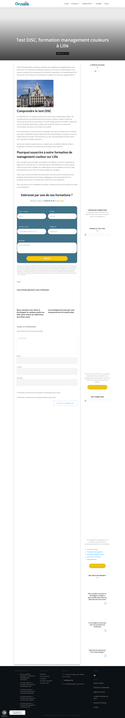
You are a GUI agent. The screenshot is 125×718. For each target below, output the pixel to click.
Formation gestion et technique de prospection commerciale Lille (27, 705)
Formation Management (95, 552)
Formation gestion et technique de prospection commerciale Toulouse (27, 698)
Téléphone (53, 227)
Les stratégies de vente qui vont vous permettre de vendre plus (62, 306)
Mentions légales (99, 683)
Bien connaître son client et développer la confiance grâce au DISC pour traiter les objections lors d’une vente (31, 306)
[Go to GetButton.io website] (4, 716)
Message (22, 240)
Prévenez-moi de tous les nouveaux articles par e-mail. (37, 397)
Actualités (43, 674)
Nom (19, 356)
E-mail (19, 367)
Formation (43, 679)
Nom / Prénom (23, 211)
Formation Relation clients (95, 554)
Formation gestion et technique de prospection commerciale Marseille (27, 691)
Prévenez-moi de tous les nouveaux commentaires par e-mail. (39, 393)
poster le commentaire (65, 403)
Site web (20, 378)
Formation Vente (92, 549)
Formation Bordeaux (46, 681)
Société (52, 211)
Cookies (96, 707)
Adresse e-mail (23, 227)
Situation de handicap (100, 703)
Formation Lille (62, 53)
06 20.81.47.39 (68, 680)
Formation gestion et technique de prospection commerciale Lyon (27, 684)
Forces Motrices (45, 676)
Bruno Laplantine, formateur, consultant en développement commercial (27, 676)
